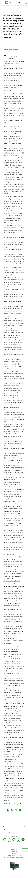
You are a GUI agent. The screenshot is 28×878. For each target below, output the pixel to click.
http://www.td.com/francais (12, 581)
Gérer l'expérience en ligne (14, 855)
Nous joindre (17, 833)
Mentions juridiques (14, 847)
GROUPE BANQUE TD (8, 12)
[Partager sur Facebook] (12, 810)
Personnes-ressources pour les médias (14, 857)
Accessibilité (14, 849)
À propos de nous (14, 851)
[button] (2, 3)
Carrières (14, 853)
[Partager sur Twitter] (8, 810)
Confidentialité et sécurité (14, 845)
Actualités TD (15, 3)
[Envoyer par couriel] (20, 810)
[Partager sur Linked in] (16, 810)
